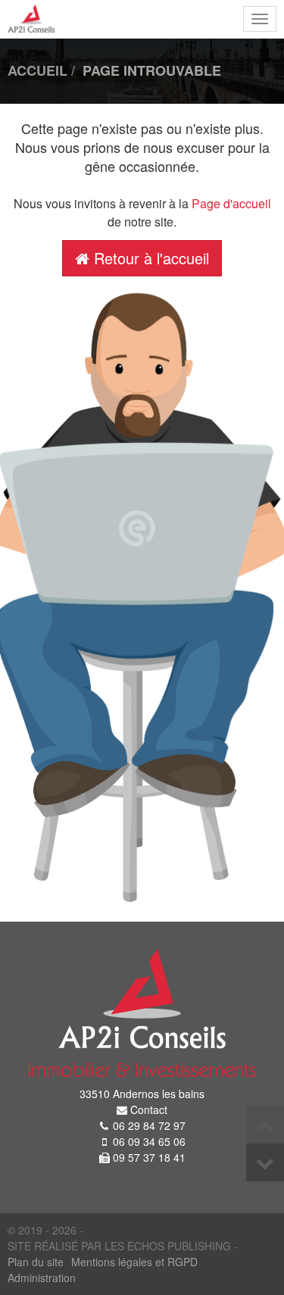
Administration (42, 1277)
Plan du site (36, 1261)
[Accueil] (142, 1013)
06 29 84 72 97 (149, 1125)
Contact (148, 1109)
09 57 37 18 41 (149, 1157)
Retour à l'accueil (149, 258)
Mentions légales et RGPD (134, 1261)
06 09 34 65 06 (149, 1141)
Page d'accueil (231, 203)
